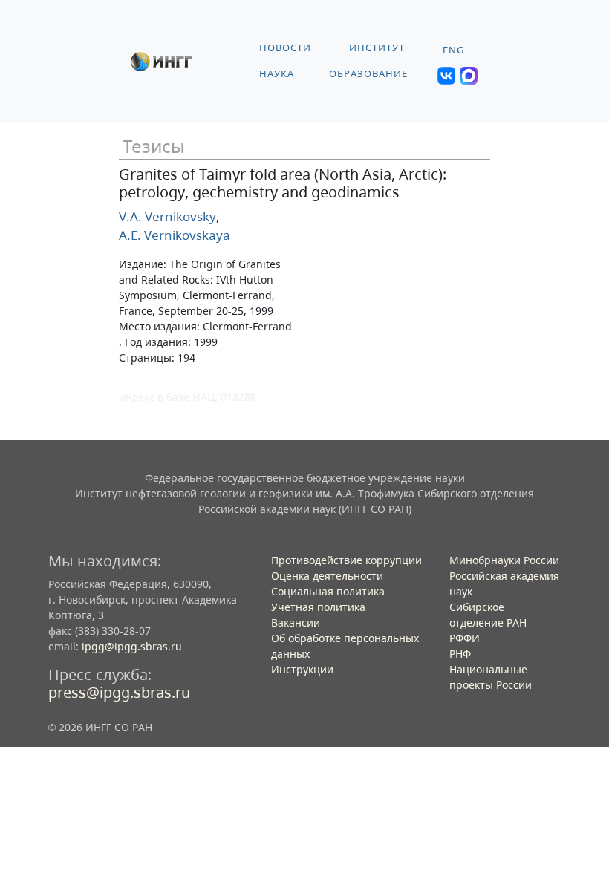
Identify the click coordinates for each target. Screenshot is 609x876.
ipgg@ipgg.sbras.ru (132, 646)
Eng (453, 50)
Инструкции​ (302, 669)
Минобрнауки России (504, 560)
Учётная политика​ (318, 607)
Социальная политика (328, 591)
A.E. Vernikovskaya (174, 234)
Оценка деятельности (327, 576)
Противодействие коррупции (346, 560)
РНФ (460, 654)
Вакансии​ (295, 622)
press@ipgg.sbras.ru (119, 692)
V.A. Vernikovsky (167, 216)
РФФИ (464, 638)
